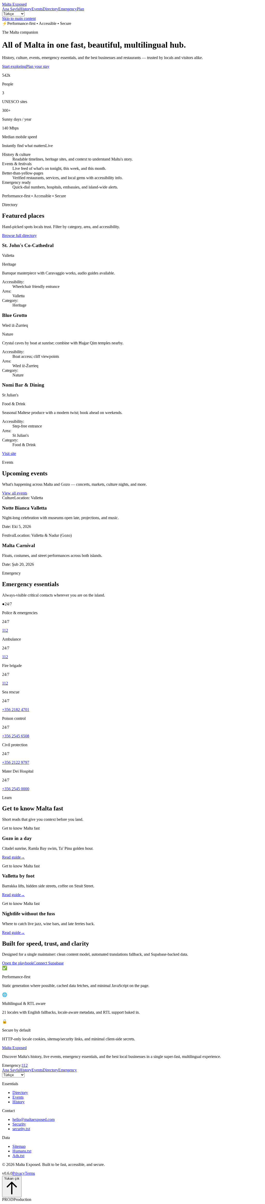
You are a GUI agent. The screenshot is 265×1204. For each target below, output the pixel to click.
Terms (30, 1173)
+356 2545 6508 (15, 736)
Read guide (13, 857)
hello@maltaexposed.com (33, 1119)
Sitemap (19, 1146)
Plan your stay (37, 66)
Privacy (18, 1173)
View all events (14, 493)
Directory (50, 9)
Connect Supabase (48, 963)
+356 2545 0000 (15, 789)
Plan (80, 9)
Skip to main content (19, 18)
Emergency (67, 9)
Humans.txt (21, 1151)
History (25, 9)
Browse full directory (19, 235)
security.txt (21, 1129)
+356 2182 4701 (15, 709)
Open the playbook (17, 963)
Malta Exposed (14, 4)
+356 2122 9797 (15, 762)
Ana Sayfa (10, 9)
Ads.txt (18, 1156)
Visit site (9, 453)
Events (37, 9)
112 (5, 630)
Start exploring (14, 66)
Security (19, 1124)
